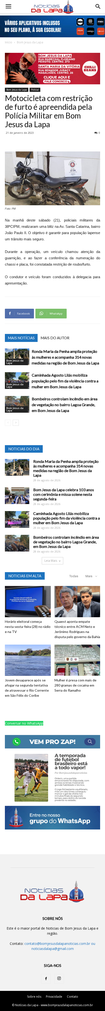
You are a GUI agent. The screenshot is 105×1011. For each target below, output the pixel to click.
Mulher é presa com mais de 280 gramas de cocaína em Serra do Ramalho (75, 685)
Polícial (35, 89)
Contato (72, 997)
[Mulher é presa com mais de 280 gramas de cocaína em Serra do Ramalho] (77, 660)
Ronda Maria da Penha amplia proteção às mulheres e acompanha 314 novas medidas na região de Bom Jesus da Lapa (65, 357)
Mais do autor (55, 338)
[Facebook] (46, 979)
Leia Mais (50, 561)
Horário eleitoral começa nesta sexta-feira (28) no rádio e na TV (28, 626)
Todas (73, 576)
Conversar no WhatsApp (24, 723)
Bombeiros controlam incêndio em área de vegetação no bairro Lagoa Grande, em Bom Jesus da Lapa (64, 404)
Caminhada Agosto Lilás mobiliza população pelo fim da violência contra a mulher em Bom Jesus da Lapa (65, 381)
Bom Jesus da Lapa (30, 42)
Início (8, 42)
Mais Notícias (21, 338)
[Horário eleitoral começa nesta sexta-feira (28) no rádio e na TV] (28, 601)
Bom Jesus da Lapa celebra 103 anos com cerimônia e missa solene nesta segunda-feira (63, 494)
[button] (98, 6)
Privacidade (54, 997)
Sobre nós (34, 997)
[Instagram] (59, 979)
